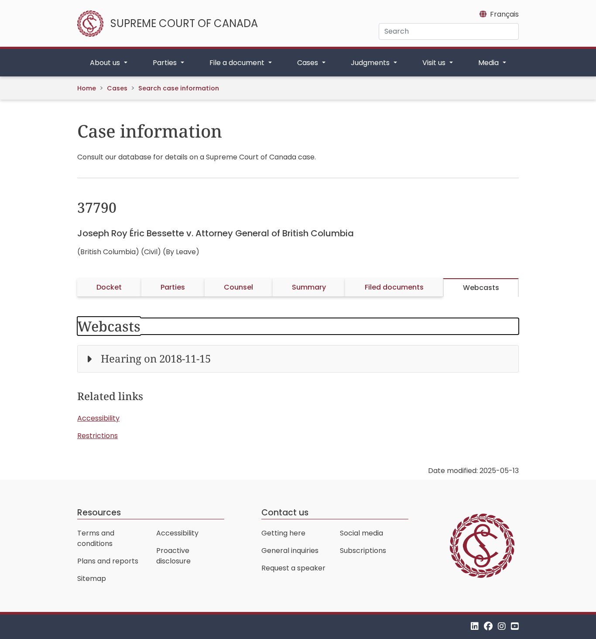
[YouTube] (515, 627)
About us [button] (106, 63)
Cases (117, 88)
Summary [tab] (309, 287)
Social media (361, 533)
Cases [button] (308, 63)
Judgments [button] (371, 63)
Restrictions (97, 436)
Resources (99, 512)
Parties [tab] (173, 287)
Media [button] (489, 63)
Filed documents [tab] (394, 287)
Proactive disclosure (173, 556)
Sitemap (91, 578)
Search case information (178, 88)
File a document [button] (237, 63)
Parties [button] (165, 63)
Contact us (284, 512)
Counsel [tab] (238, 287)
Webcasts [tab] (481, 288)
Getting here (283, 533)
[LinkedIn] (475, 627)
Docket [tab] (109, 287)
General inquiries (290, 551)
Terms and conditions (95, 538)
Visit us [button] (434, 63)
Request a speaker (293, 568)
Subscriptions (363, 551)
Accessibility (98, 418)
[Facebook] (488, 627)
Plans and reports (107, 561)
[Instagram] (502, 627)
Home (86, 88)
